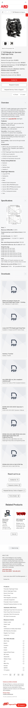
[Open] (25, 7)
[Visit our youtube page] (18, 674)
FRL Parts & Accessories (10, 616)
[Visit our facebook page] (14, 674)
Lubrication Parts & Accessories (11, 614)
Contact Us (6, 635)
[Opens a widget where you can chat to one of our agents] (21, 705)
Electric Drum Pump (8, 593)
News (5, 626)
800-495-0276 (16, 571)
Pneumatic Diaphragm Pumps (11, 589)
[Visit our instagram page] (22, 674)
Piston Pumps (7, 595)
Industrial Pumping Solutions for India (13, 604)
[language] (2, 2)
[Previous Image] (3, 27)
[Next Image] (24, 27)
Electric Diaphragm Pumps (10, 591)
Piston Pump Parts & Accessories (12, 612)
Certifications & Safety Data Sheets (12, 628)
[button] (14, 102)
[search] (25, 2)
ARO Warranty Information (10, 630)
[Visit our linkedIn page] (10, 674)
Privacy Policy (6, 692)
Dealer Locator (7, 622)
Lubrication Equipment (9, 599)
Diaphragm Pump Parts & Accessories (13, 609)
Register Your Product (9, 633)
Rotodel (6, 665)
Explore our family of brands (10, 681)
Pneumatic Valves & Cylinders (11, 602)
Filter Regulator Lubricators (10, 597)
